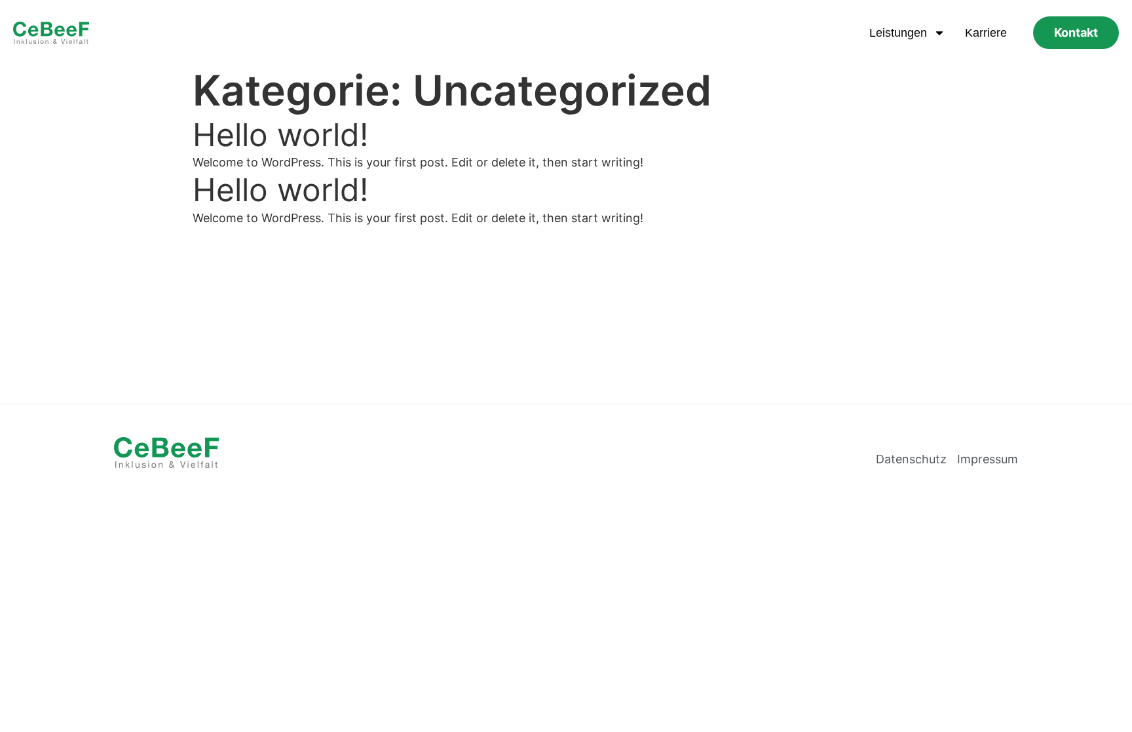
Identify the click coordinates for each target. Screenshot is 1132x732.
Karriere (986, 32)
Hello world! (280, 134)
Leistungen (898, 32)
